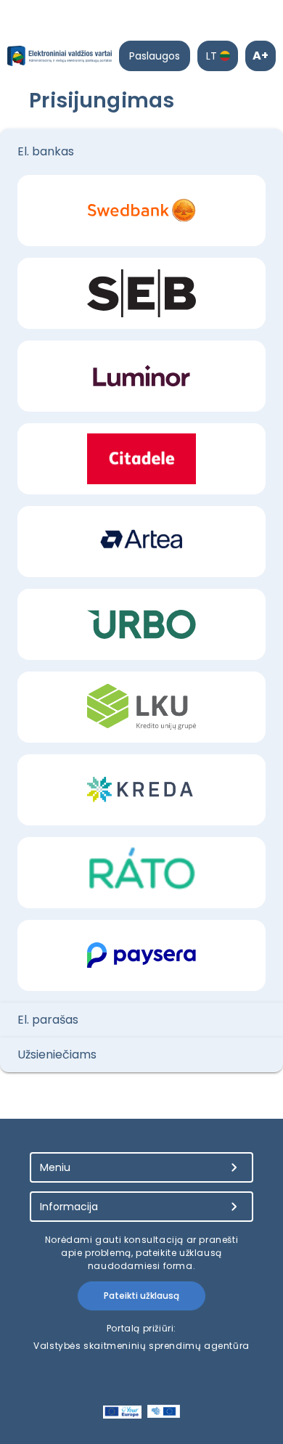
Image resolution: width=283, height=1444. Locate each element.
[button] (141, 152)
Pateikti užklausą (141, 1295)
